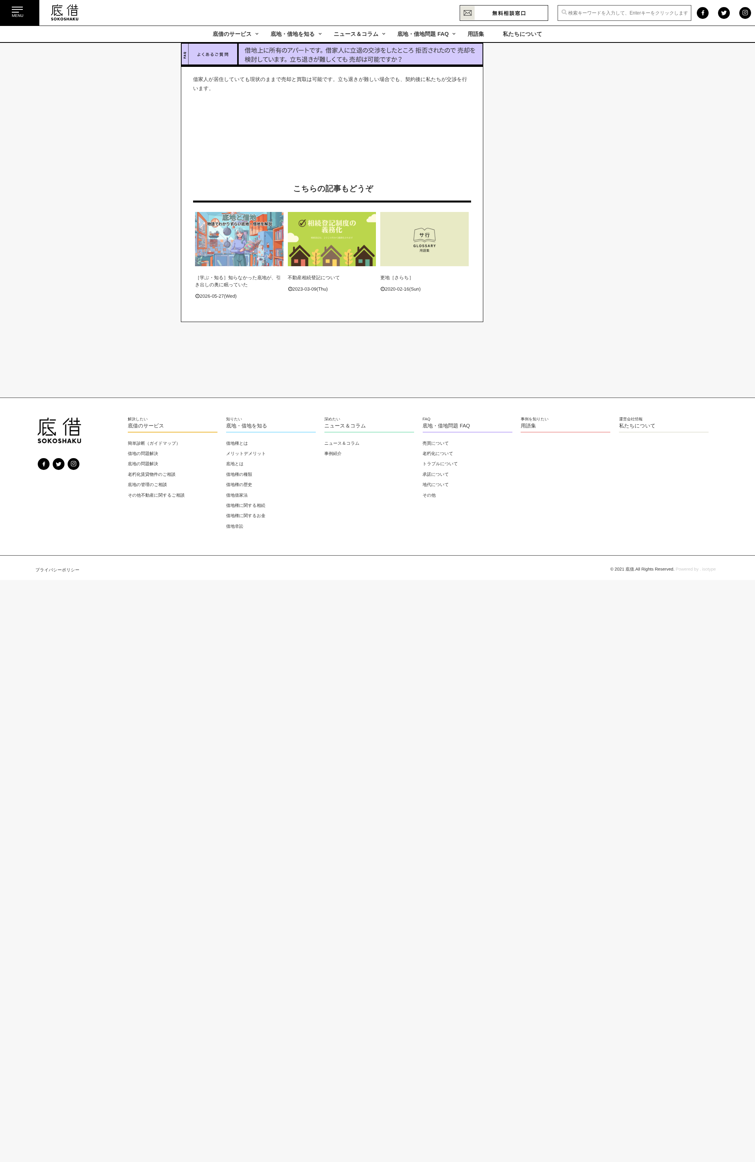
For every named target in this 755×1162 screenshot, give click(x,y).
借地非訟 (234, 526)
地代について (436, 484)
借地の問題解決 (143, 453)
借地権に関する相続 (245, 505)
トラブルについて (440, 464)
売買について (436, 443)
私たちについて (522, 34)
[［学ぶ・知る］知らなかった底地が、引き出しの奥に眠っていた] (239, 239)
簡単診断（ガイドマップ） (154, 443)
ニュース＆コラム (356, 34)
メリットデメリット (246, 453)
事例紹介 (333, 453)
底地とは (235, 464)
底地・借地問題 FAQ (423, 34)
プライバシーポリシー (57, 570)
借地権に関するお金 (245, 516)
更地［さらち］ (397, 277)
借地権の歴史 (239, 484)
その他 (429, 495)
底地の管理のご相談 (147, 484)
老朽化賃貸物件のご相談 (152, 474)
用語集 (476, 34)
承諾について (436, 474)
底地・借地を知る (293, 34)
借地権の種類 (239, 474)
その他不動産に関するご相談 (156, 495)
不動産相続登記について (314, 277)
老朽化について (438, 453)
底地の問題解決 (143, 464)
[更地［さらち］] (424, 239)
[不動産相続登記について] (332, 239)
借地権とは (237, 443)
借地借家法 (237, 495)
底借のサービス (232, 34)
